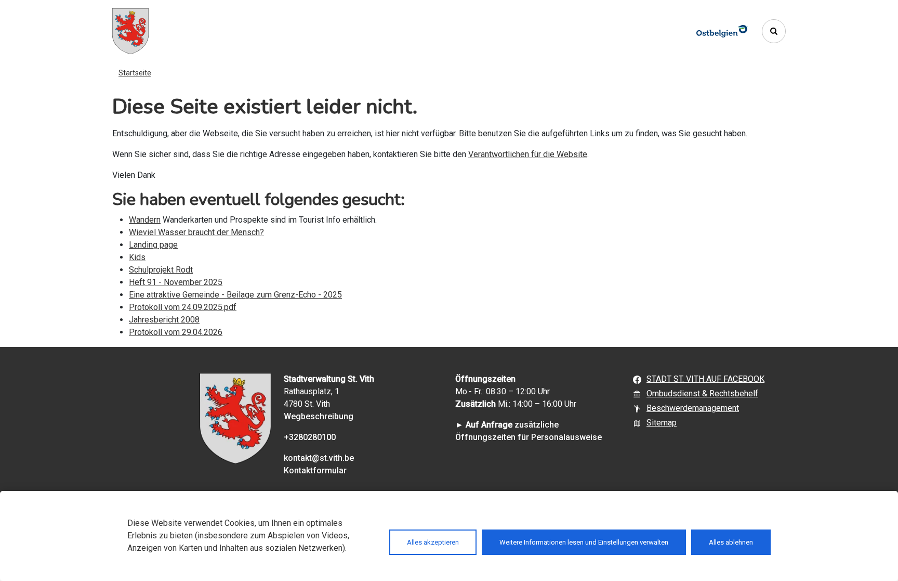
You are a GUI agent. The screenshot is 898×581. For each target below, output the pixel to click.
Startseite (134, 73)
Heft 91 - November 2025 (175, 282)
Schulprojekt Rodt (161, 270)
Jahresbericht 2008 (164, 320)
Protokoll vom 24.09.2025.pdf (182, 307)
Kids (137, 257)
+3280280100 (310, 437)
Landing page (153, 245)
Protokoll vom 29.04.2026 (175, 332)
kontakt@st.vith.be (319, 458)
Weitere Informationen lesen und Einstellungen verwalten (583, 542)
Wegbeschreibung (318, 416)
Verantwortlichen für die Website (527, 154)
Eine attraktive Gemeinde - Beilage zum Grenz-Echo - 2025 (235, 295)
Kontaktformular (315, 470)
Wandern (145, 220)
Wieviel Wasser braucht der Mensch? (196, 232)
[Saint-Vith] (130, 31)
